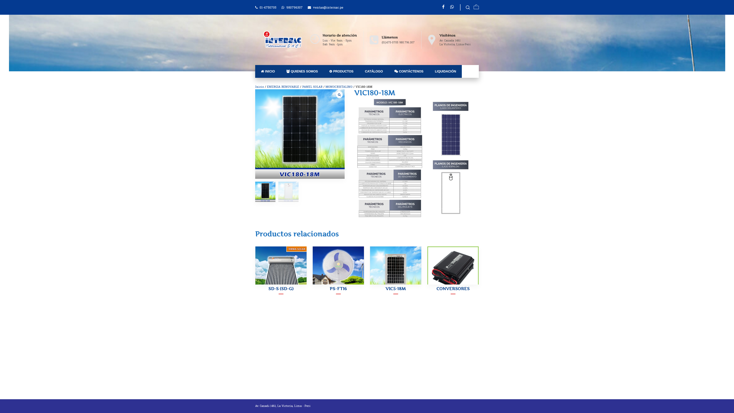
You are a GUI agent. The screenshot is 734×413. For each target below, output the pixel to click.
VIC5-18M (396, 288)
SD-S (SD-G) (281, 288)
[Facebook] (443, 7)
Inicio (269, 71)
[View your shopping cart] (476, 7)
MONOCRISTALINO (339, 86)
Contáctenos (410, 71)
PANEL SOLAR (312, 86)
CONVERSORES (453, 288)
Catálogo (374, 71)
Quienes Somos (304, 71)
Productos (342, 71)
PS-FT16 (338, 288)
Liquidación (445, 71)
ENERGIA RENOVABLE (283, 86)
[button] (339, 94)
